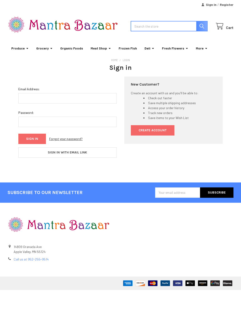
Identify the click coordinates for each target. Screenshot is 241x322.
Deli (147, 48)
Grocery (42, 48)
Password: (26, 113)
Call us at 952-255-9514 (31, 259)
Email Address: (29, 89)
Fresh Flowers (173, 48)
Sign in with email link (67, 152)
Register (226, 5)
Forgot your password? (66, 139)
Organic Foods (71, 48)
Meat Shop (99, 48)
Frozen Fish (128, 48)
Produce (18, 48)
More (200, 48)
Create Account (153, 130)
